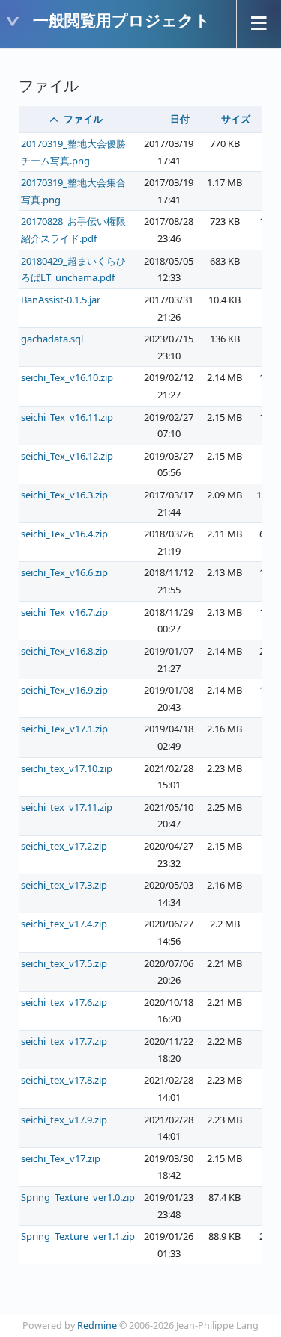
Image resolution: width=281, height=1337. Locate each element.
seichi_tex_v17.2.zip (64, 846)
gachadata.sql (52, 338)
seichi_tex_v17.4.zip (64, 923)
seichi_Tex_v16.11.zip (67, 417)
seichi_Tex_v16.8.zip (64, 651)
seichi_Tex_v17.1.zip (64, 728)
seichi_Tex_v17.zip (60, 1158)
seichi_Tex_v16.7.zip (64, 612)
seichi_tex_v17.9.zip (64, 1119)
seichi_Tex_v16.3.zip (64, 494)
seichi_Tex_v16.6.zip (64, 572)
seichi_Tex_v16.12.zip (67, 456)
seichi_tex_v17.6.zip (64, 1002)
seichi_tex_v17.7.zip (64, 1041)
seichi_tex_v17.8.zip (64, 1080)
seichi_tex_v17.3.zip (64, 885)
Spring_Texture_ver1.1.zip (78, 1236)
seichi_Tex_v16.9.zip (64, 690)
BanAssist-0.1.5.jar (60, 299)
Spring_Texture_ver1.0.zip (78, 1197)
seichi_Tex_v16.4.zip (64, 533)
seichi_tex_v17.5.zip (64, 963)
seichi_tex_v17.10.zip (66, 768)
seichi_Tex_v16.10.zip (67, 377)
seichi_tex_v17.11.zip (66, 807)
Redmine (97, 1325)
